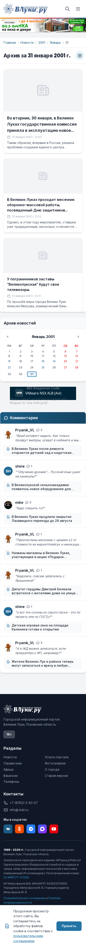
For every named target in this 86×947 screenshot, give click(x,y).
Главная (10, 42)
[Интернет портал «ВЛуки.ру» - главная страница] (26, 9)
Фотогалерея (55, 763)
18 (42, 361)
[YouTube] (53, 828)
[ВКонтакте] (8, 828)
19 (54, 361)
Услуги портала (57, 757)
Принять (69, 926)
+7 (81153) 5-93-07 (24, 803)
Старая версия (56, 775)
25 (43, 367)
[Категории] (79, 55)
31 (31, 374)
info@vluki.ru (19, 810)
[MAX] (42, 828)
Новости (27, 42)
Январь (55, 42)
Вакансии (11, 775)
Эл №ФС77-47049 (16, 877)
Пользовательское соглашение (24, 898)
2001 (41, 42)
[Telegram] (30, 828)
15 (9, 361)
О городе (52, 769)
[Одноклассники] (19, 828)
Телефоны (11, 781)
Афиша (8, 769)
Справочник (13, 763)
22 (9, 367)
